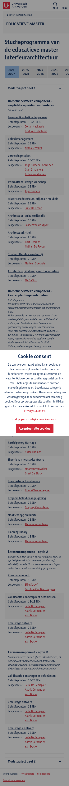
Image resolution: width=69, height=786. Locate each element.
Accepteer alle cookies (34, 428)
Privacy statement (34, 411)
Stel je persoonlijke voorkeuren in (35, 419)
